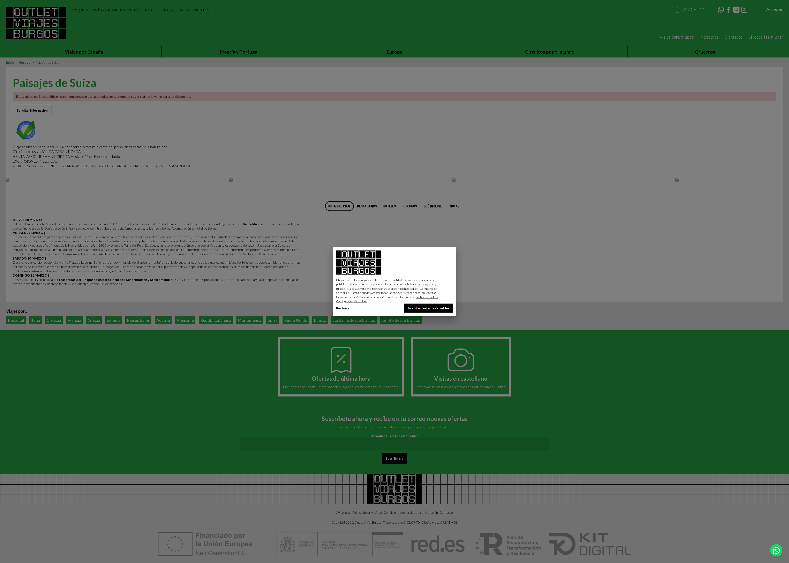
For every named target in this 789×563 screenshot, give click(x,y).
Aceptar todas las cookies (429, 308)
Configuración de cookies (351, 301)
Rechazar (343, 308)
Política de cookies (427, 297)
